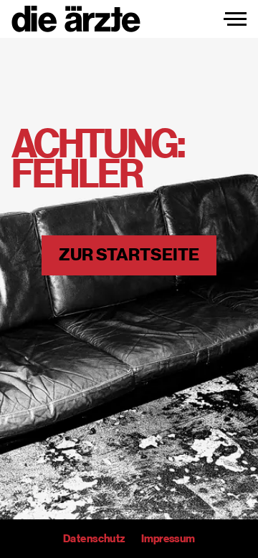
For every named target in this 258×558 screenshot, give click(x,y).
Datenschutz (94, 538)
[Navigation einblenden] (235, 19)
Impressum (168, 538)
